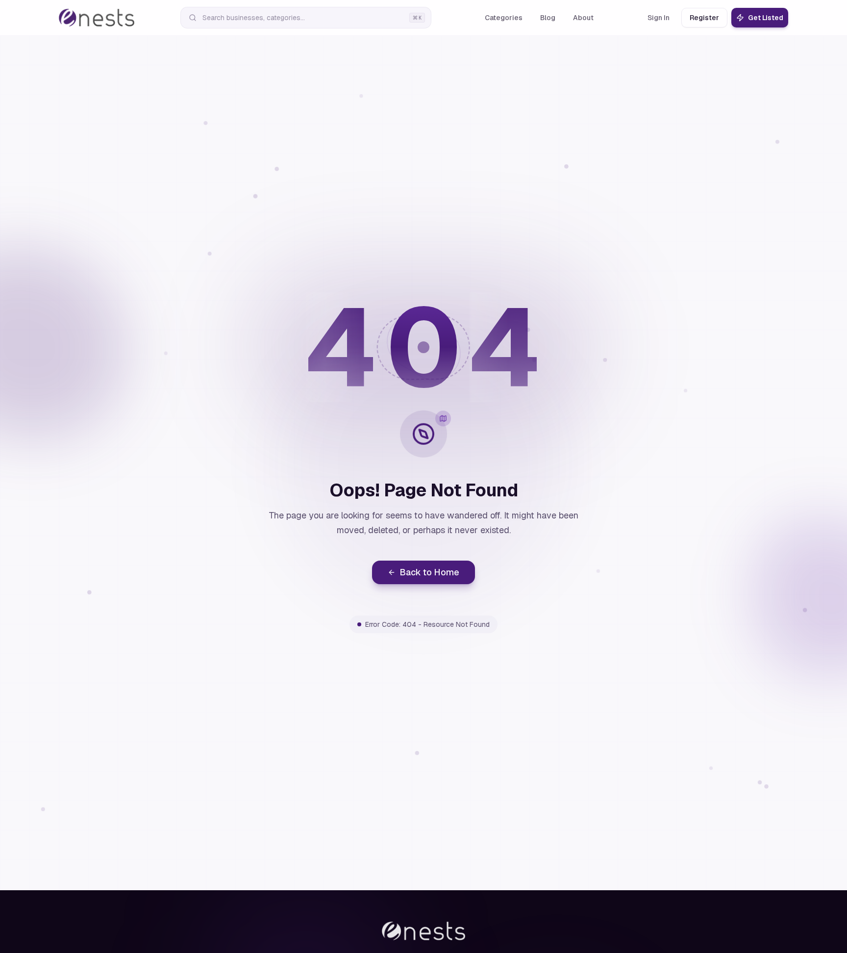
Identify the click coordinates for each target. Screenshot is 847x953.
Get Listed (765, 17)
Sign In (659, 17)
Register (704, 17)
